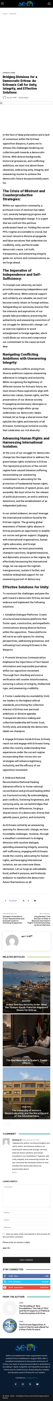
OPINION (12, 14)
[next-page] (8, 1124)
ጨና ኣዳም (13, 97)
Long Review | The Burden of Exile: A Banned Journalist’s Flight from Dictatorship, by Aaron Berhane (38, 920)
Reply (14, 1172)
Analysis (26, 1001)
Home (5, 14)
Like (46, 1276)
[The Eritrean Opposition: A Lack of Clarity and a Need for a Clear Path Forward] (10, 1326)
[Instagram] (23, 1384)
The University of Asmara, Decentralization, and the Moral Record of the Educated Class (26, 1113)
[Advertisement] (26, 42)
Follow (45, 1282)
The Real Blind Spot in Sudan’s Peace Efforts (26, 1061)
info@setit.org (32, 1378)
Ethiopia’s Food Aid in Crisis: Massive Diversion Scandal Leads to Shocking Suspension (14, 919)
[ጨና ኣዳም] (5, 97)
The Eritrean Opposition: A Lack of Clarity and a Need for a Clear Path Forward (34, 1327)
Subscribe (44, 1287)
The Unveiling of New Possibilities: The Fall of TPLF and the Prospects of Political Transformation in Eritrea (34, 1310)
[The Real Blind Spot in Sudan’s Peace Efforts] (26, 1040)
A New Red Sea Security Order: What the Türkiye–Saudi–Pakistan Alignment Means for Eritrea (26, 1007)
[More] (35, 900)
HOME (12, 73)
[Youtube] (37, 1384)
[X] (30, 1384)
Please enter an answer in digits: (16, 1242)
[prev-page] (4, 1124)
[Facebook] (15, 1384)
